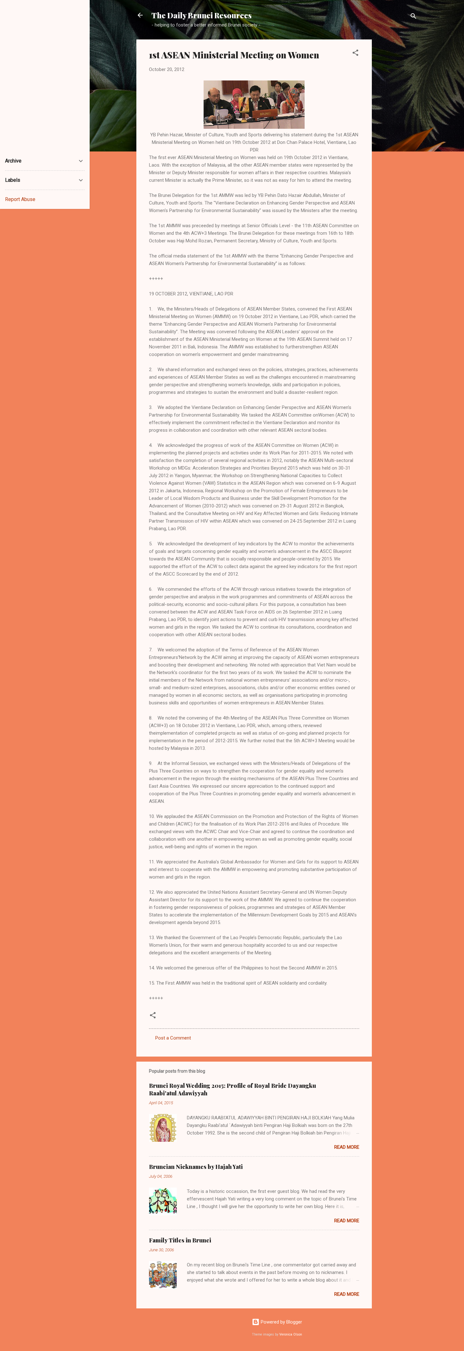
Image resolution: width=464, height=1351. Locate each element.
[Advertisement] (397, 134)
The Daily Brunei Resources (202, 15)
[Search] (413, 17)
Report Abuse (20, 199)
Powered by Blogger (280, 1322)
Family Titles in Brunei (180, 1240)
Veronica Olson (290, 1334)
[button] (355, 54)
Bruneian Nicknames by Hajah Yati (196, 1166)
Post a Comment (173, 1038)
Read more (346, 1147)
